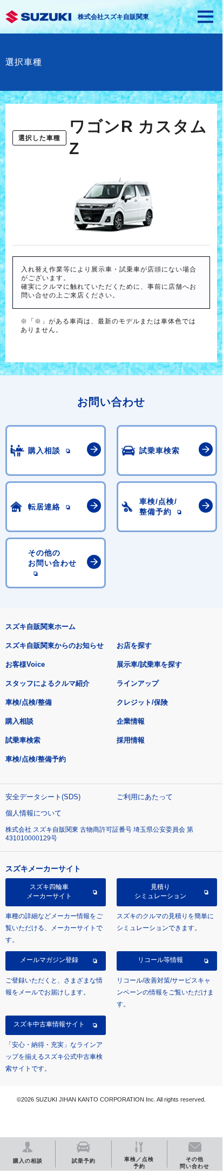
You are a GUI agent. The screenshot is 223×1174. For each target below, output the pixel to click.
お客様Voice (25, 664)
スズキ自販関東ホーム (40, 626)
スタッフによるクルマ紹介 (47, 683)
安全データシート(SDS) (42, 797)
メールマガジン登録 (49, 960)
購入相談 (19, 721)
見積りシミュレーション (160, 891)
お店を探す (134, 645)
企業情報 (131, 721)
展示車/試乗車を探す (149, 664)
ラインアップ (138, 683)
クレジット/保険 (142, 702)
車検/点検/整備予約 (35, 759)
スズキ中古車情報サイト (49, 1024)
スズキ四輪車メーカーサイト (49, 891)
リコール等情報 (160, 960)
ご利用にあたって (145, 797)
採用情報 (131, 740)
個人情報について (33, 813)
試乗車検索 (22, 740)
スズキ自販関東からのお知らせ (54, 645)
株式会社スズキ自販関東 (113, 17)
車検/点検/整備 (28, 702)
